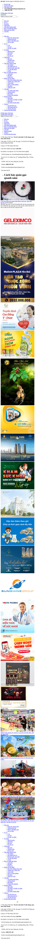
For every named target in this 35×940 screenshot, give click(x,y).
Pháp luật (9, 101)
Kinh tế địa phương (12, 95)
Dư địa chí (10, 56)
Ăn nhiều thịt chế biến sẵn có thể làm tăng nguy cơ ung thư (16, 796)
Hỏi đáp (9, 75)
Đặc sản (9, 54)
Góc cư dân (10, 42)
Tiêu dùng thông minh (10, 27)
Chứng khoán (11, 92)
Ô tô (8, 45)
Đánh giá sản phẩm (9, 30)
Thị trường (10, 65)
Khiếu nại (10, 77)
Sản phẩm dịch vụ (12, 66)
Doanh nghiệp (8, 96)
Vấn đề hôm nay (11, 105)
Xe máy (9, 47)
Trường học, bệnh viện (13, 81)
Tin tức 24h (7, 4)
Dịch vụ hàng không (13, 84)
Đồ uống (9, 86)
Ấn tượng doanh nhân (13, 102)
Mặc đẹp (9, 59)
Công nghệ (10, 83)
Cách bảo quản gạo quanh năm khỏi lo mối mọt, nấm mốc (16, 201)
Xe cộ (5, 22)
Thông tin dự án (11, 39)
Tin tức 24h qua (11, 108)
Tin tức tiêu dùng (8, 5)
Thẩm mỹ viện (11, 87)
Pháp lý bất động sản (13, 40)
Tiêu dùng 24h (8, 7)
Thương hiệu (10, 60)
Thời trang (7, 25)
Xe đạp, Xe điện (11, 48)
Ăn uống (6, 24)
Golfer (9, 71)
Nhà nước (10, 98)
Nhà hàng (10, 53)
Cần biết (6, 31)
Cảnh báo (10, 74)
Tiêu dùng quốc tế (12, 107)
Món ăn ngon (11, 51)
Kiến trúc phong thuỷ (13, 37)
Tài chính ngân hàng (13, 90)
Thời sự (6, 104)
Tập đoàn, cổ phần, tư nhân (14, 99)
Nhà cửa (6, 21)
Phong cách (10, 62)
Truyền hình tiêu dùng (10, 110)
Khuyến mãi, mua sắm (13, 68)
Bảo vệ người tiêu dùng (10, 28)
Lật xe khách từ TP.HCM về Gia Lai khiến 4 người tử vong (17, 778)
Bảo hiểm (10, 93)
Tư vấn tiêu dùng (12, 69)
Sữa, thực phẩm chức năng (14, 80)
